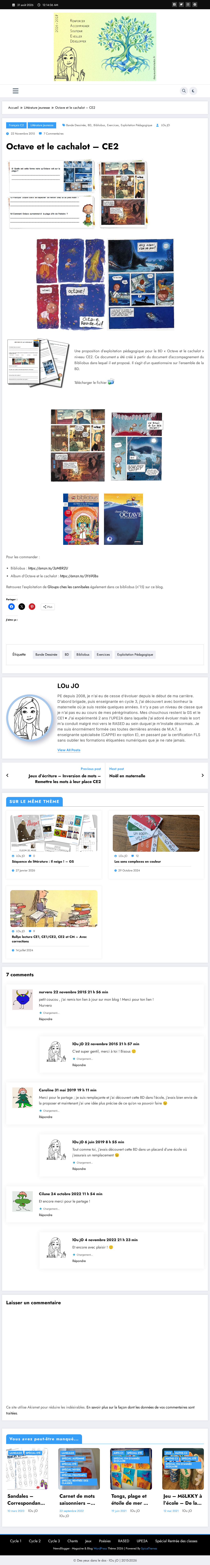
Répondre (45, 1019)
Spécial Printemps (74, 1475)
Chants (72, 1541)
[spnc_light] (193, 91)
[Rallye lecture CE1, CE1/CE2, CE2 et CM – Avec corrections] (53, 908)
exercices (113, 125)
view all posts (68, 750)
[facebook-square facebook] (174, 4)
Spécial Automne (73, 1458)
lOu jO (165, 125)
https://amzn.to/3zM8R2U (48, 568)
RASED (123, 1541)
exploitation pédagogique (136, 125)
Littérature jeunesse (42, 125)
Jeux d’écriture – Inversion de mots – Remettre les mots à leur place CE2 (65, 779)
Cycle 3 (54, 1541)
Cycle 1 (15, 1541)
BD (89, 125)
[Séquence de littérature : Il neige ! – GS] (53, 833)
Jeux (168, 1453)
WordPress (100, 1548)
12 (137, 856)
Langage (16, 1453)
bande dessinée (76, 125)
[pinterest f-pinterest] (194, 4)
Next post (116, 769)
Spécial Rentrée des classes (75, 1482)
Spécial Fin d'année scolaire (127, 1460)
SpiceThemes (149, 1548)
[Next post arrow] (202, 775)
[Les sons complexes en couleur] (156, 833)
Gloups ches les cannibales (68, 587)
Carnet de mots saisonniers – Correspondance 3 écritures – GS (78, 1499)
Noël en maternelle (127, 776)
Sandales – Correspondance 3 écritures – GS (26, 1499)
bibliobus (99, 125)
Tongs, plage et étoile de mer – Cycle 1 (129, 1499)
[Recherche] (184, 91)
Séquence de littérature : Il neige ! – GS (43, 861)
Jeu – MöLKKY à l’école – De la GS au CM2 (182, 1499)
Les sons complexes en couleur (137, 861)
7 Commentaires (54, 133)
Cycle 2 (35, 1541)
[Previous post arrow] (7, 775)
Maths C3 (172, 1458)
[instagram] (188, 4)
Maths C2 (181, 1453)
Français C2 (16, 125)
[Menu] (15, 91)
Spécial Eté (33, 1453)
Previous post (91, 769)
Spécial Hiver (71, 1469)
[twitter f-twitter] (181, 4)
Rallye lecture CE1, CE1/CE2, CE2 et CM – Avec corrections (49, 939)
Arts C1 (118, 1453)
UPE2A (142, 1541)
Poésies (105, 1541)
